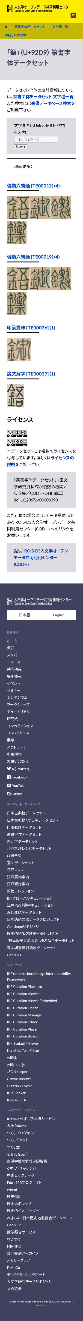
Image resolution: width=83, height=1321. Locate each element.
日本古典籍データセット (26, 813)
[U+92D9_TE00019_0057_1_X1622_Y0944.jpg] (40, 288)
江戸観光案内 (18, 884)
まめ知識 (14, 1288)
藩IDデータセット (20, 863)
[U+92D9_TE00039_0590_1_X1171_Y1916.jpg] (15, 405)
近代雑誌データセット (24, 912)
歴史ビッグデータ (20, 1175)
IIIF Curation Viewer (23, 993)
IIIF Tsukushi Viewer (23, 1043)
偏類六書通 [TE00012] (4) (33, 185)
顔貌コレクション (20, 891)
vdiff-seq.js (16, 1064)
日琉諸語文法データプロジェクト (33, 919)
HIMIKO (14, 1246)
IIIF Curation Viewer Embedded (32, 1000)
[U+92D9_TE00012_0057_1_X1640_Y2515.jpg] (60, 217)
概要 (10, 648)
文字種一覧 (60, 27)
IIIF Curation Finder (22, 1008)
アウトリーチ (17, 747)
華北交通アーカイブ (23, 1253)
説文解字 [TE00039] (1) (31, 373)
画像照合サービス (21, 1232)
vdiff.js (12, 1057)
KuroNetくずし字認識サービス (31, 1118)
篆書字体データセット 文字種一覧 (43, 96)
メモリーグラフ (18, 1260)
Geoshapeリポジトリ (23, 926)
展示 (10, 740)
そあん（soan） (17, 1154)
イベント (13, 683)
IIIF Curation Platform (24, 986)
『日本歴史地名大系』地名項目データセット (40, 940)
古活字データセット (22, 841)
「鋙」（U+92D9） (16, 35)
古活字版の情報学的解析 (27, 1161)
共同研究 (14, 669)
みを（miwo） (17, 1125)
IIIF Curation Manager (24, 1015)
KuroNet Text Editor (23, 1050)
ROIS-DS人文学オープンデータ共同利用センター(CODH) (41, 557)
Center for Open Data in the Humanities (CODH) (34, 1301)
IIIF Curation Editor (22, 1022)
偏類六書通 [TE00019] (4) (33, 256)
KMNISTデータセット (24, 827)
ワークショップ (18, 704)
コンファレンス (18, 733)
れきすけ (14, 1239)
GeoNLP (14, 1225)
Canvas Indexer (19, 1078)
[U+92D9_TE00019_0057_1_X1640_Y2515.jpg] (60, 288)
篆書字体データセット (30, 27)
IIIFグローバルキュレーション (30, 898)
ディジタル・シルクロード (26, 1274)
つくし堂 (13, 1147)
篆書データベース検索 (51, 103)
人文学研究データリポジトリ (29, 1281)
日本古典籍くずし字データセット (32, 820)
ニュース (13, 662)
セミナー (14, 690)
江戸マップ (15, 869)
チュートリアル (18, 711)
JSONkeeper (17, 1071)
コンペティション (20, 726)
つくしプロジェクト (21, 1133)
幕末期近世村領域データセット (31, 948)
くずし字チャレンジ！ (22, 1168)
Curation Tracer (19, 1086)
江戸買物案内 (18, 877)
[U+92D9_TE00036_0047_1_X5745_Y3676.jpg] (19, 359)
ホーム (12, 641)
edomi (12, 1189)
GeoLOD (14, 954)
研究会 (12, 718)
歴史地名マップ (19, 1203)
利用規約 (14, 754)
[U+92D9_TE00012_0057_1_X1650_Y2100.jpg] (17, 242)
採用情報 (14, 676)
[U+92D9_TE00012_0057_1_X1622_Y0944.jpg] (40, 217)
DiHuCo (13, 1267)
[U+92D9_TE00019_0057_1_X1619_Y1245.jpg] (18, 288)
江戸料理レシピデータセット (29, 848)
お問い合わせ (17, 761)
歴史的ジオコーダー (23, 1210)
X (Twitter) (20, 768)
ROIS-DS (66, 1301)
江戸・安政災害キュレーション (30, 905)
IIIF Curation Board (22, 1036)
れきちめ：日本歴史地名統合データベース (40, 1218)
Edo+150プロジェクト (24, 1182)
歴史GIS (13, 1196)
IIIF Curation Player (22, 1029)
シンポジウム (17, 697)
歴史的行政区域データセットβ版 (32, 933)
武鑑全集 (14, 855)
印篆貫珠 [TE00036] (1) (31, 327)
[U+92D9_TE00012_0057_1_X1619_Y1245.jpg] (18, 217)
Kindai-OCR (16, 1100)
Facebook (19, 777)
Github (16, 793)
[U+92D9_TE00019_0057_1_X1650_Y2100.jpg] (17, 313)
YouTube (18, 785)
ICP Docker (16, 1093)
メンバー (14, 655)
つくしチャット (17, 1140)
